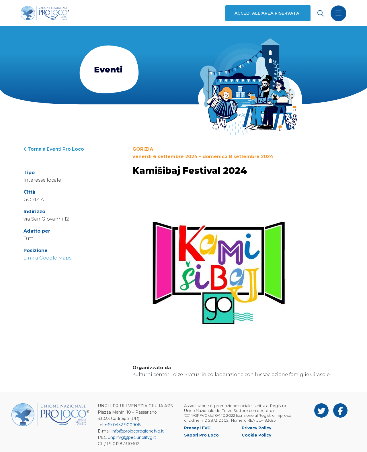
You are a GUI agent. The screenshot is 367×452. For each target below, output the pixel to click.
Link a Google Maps (47, 258)
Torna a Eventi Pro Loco (55, 149)
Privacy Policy (256, 428)
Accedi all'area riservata (267, 13)
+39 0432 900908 (122, 424)
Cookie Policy (256, 435)
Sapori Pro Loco (201, 435)
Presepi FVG (197, 428)
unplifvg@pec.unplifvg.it (132, 437)
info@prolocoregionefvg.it (138, 431)
